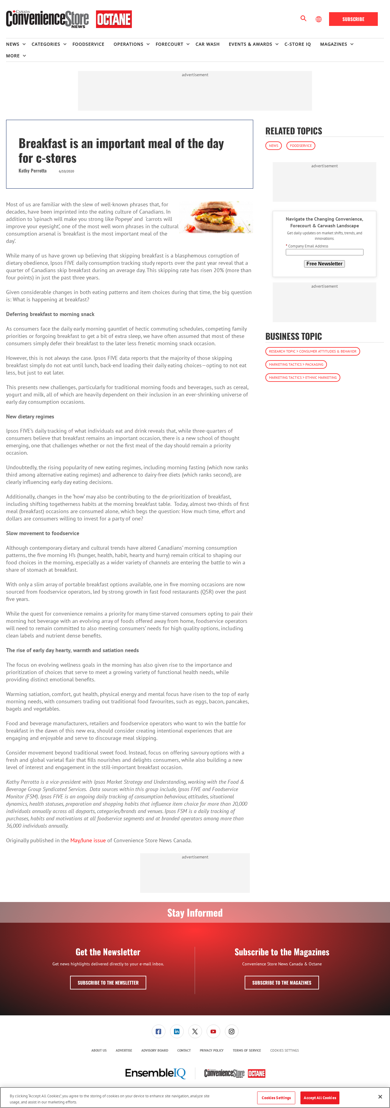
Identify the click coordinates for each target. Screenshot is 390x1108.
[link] (158, 1031)
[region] (195, 1097)
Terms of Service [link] (247, 1050)
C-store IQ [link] (298, 44)
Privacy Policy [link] (212, 1050)
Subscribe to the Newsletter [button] (108, 982)
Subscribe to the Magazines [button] (281, 982)
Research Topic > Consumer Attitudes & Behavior (312, 351)
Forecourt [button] (169, 44)
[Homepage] (69, 19)
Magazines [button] (333, 44)
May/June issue (88, 840)
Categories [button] (46, 44)
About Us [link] (99, 1050)
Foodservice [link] (89, 44)
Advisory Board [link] (154, 1050)
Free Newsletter (324, 263)
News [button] (13, 44)
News (273, 145)
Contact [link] (184, 1050)
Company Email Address (307, 246)
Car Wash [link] (208, 44)
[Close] (380, 1096)
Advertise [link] (124, 1050)
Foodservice (301, 145)
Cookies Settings (284, 1050)
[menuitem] (19, 44)
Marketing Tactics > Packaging (296, 364)
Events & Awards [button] (250, 44)
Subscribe (353, 19)
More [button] (13, 56)
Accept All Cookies (320, 1097)
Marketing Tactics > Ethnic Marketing (303, 377)
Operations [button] (129, 44)
